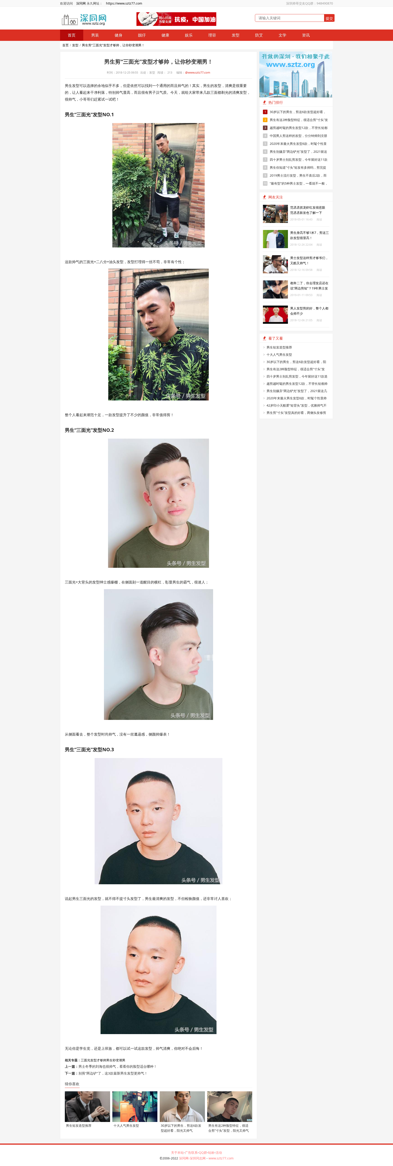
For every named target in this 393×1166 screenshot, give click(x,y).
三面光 (85, 1060)
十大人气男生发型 (279, 354)
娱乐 (189, 35)
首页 (72, 35)
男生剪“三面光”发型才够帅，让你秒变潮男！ (113, 45)
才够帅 (101, 1060)
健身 (118, 35)
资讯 (306, 35)
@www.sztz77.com (197, 72)
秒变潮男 (119, 1060)
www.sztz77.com (221, 1158)
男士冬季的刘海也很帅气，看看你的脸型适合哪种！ (117, 1066)
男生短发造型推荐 (279, 347)
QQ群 (203, 1152)
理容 (212, 35)
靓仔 (142, 35)
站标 (211, 1152)
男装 (95, 35)
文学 (282, 35)
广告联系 (191, 1152)
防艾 (259, 35)
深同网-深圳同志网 (193, 1158)
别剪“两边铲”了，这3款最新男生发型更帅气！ (113, 1073)
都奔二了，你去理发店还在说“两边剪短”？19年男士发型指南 (309, 288)
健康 (165, 35)
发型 (235, 35)
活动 (219, 1152)
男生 (109, 1060)
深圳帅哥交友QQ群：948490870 (309, 3)
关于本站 (177, 1152)
